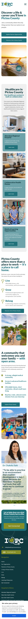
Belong (3, 577)
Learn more (11, 147)
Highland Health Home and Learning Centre (12, 600)
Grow (2, 575)
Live (2, 572)
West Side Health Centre (7, 595)
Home (2, 561)
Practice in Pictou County (8, 567)
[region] (14, 610)
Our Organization (5, 564)
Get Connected (14, 526)
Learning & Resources (6, 580)
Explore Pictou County (10, 404)
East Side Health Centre (7, 597)
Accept (14, 615)
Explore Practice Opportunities (14, 34)
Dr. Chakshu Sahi (10, 465)
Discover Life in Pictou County (14, 40)
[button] (15, 505)
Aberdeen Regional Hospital (8, 592)
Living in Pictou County (7, 569)
